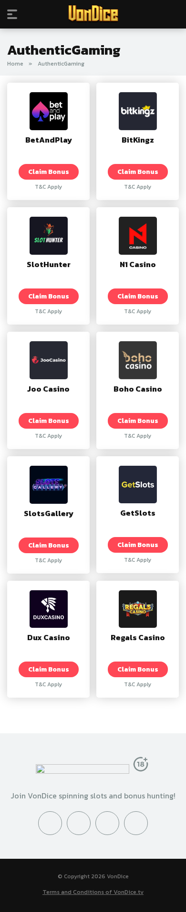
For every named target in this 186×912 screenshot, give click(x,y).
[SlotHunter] (49, 252)
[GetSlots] (138, 500)
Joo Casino (48, 388)
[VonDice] (93, 13)
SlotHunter (49, 264)
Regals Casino (138, 637)
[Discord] (107, 823)
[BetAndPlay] (49, 127)
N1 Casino (138, 264)
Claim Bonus (48, 171)
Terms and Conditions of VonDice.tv (93, 891)
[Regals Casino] (138, 625)
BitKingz (138, 139)
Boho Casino (138, 388)
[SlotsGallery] (49, 501)
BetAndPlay (48, 139)
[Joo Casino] (49, 376)
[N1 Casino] (138, 252)
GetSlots (137, 512)
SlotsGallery (48, 513)
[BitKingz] (138, 127)
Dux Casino (48, 637)
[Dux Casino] (49, 625)
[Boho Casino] (138, 376)
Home (15, 63)
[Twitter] (50, 823)
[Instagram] (79, 823)
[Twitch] (136, 823)
